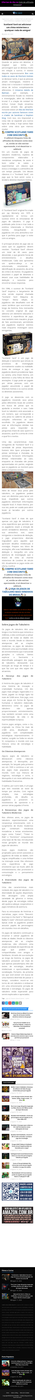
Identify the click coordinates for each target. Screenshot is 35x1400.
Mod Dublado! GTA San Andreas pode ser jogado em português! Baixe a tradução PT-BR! (22, 1174)
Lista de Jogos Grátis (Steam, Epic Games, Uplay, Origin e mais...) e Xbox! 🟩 (21, 1098)
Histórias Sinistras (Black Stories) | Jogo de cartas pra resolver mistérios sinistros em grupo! (22, 1015)
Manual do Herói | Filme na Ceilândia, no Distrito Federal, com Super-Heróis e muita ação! (22, 1296)
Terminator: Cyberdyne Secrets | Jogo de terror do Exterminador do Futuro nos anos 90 (22, 1276)
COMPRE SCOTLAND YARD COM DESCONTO (19, 133)
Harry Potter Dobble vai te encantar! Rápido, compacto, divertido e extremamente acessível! (22, 1025)
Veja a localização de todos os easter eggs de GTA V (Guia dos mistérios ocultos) (22, 1382)
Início (7, 1393)
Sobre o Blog (14, 1393)
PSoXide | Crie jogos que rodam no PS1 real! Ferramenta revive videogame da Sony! (22, 1127)
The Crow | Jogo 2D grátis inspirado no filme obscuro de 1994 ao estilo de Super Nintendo (22, 1108)
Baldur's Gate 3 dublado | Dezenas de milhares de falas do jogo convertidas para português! (22, 1089)
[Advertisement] (17, 1246)
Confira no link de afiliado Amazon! (19, 618)
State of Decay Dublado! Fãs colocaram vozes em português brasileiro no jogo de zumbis (22, 1165)
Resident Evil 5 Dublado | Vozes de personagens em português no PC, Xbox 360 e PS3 (22, 1117)
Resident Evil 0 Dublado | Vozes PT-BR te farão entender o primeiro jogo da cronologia (22, 1136)
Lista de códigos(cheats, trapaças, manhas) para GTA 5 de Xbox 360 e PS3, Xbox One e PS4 (22, 1363)
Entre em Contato (24, 1393)
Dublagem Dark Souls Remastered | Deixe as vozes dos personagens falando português (22, 1155)
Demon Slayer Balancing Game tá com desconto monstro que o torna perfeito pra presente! (22, 1036)
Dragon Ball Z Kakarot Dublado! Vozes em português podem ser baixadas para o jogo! (22, 1146)
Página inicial (5, 19)
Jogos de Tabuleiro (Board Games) (15, 998)
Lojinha (12, 19)
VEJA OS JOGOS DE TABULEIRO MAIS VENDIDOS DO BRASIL (17, 591)
